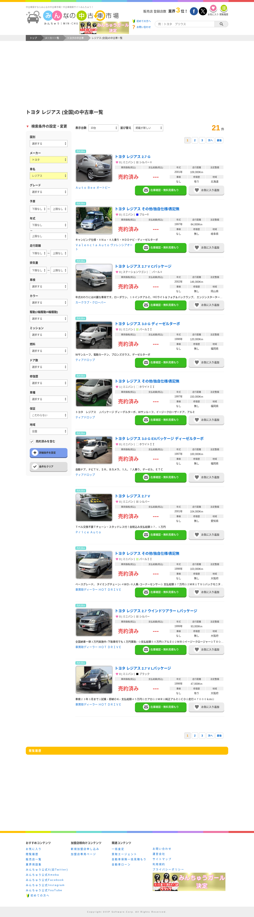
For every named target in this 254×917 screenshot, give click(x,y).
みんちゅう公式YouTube (44, 890)
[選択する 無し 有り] (48, 383)
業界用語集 (34, 864)
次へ (210, 140)
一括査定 (118, 848)
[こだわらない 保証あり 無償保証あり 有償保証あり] (48, 415)
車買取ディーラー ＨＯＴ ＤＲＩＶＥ (98, 589)
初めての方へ (40, 895)
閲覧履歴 (32, 854)
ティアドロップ (85, 359)
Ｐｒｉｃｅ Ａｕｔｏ (88, 532)
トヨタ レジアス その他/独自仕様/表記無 (147, 209)
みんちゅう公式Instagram (45, 885)
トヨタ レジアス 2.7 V (132, 496)
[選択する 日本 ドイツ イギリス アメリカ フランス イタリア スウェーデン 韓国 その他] (48, 143)
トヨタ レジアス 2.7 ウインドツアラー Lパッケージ (156, 611)
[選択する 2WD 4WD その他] (48, 318)
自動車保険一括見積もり (129, 859)
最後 (219, 140)
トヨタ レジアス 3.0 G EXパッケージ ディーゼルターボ (159, 439)
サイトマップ (162, 859)
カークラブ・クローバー (90, 302)
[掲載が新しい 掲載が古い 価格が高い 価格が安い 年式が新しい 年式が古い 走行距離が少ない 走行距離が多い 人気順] (148, 127)
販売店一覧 (34, 859)
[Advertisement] (127, 71)
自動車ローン (121, 864)
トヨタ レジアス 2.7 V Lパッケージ (143, 668)
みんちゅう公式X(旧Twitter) (47, 869)
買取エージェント (124, 854)
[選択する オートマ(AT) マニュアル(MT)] (48, 334)
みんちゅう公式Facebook (45, 879)
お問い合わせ (162, 848)
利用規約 (159, 864)
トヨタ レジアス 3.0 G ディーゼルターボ (147, 324)
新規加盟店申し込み (85, 848)
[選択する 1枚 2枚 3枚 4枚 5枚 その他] (48, 366)
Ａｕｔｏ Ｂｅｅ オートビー (92, 187)
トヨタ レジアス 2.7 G (132, 157)
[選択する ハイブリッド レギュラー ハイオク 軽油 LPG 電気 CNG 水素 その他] (48, 350)
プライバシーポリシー (168, 869)
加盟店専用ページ (83, 854)
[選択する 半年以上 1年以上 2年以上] (48, 286)
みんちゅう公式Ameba (42, 874)
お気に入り (34, 848)
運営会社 (159, 853)
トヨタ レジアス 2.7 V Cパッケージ (143, 266)
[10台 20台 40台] (103, 127)
